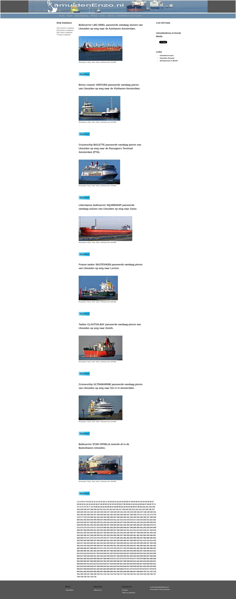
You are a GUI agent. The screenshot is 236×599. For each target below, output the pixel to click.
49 (103, 504)
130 (84, 512)
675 (141, 569)
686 (98, 572)
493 (94, 551)
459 (141, 546)
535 (154, 553)
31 (139, 502)
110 (98, 509)
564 (91, 559)
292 (144, 528)
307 (114, 530)
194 (138, 517)
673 (134, 569)
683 (88, 572)
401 (108, 540)
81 (99, 507)
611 (88, 564)
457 (134, 546)
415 (154, 540)
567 (101, 559)
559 (154, 556)
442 (84, 546)
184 (104, 517)
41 (85, 504)
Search (111, 16)
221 (147, 520)
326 (98, 533)
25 (125, 502)
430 (124, 543)
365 (148, 535)
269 (148, 525)
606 (151, 561)
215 (127, 520)
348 (91, 535)
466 (84, 548)
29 (134, 502)
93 (127, 507)
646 (124, 566)
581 (148, 559)
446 (98, 546)
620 (118, 564)
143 (128, 512)
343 (154, 533)
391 (154, 538)
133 (94, 512)
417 (81, 543)
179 (88, 517)
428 (118, 543)
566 (98, 559)
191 (128, 517)
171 (141, 515)
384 (131, 538)
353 (108, 535)
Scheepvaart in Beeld (169, 61)
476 (118, 548)
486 (151, 548)
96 (134, 507)
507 (141, 551)
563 (88, 559)
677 (148, 569)
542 (98, 556)
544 (104, 556)
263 (128, 525)
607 (154, 561)
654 (151, 566)
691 (114, 572)
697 (134, 572)
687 (101, 572)
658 (84, 569)
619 (114, 564)
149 (148, 512)
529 (134, 553)
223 (154, 520)
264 (131, 525)
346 (84, 535)
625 (134, 564)
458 (138, 546)
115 (114, 509)
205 (94, 520)
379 (114, 538)
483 (141, 548)
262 (124, 525)
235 (114, 522)
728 (78, 577)
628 (144, 564)
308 (118, 530)
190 (124, 517)
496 (104, 551)
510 (151, 551)
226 (84, 522)
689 (108, 572)
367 (154, 535)
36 (151, 502)
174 (151, 515)
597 (121, 561)
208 (104, 520)
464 (78, 548)
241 (134, 522)
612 (91, 564)
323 (88, 533)
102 (150, 507)
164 (118, 515)
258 (111, 525)
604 (144, 561)
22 (118, 502)
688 (104, 572)
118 (123, 509)
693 (121, 572)
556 (144, 556)
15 (102, 502)
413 (147, 540)
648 (131, 566)
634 (84, 566)
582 (151, 559)
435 (141, 543)
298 (84, 530)
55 (117, 504)
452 (118, 546)
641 (108, 566)
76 (87, 507)
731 (88, 577)
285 (121, 528)
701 (148, 572)
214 (124, 520)
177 (81, 517)
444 (91, 546)
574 (124, 559)
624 (131, 564)
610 (84, 564)
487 (154, 548)
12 (95, 502)
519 (101, 553)
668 (118, 569)
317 (147, 530)
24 (123, 502)
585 (81, 561)
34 (146, 502)
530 (138, 553)
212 (118, 520)
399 (101, 540)
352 (104, 535)
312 (131, 530)
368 (78, 538)
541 (94, 556)
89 (117, 507)
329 (108, 533)
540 (91, 556)
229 (94, 522)
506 (138, 551)
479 (128, 548)
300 (91, 530)
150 (151, 512)
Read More (84, 74)
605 (148, 561)
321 (81, 533)
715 (114, 574)
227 (88, 522)
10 (90, 502)
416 (78, 543)
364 (144, 535)
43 (89, 504)
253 (94, 525)
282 (111, 528)
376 (104, 538)
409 (134, 540)
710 (98, 574)
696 (131, 572)
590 (98, 561)
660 (91, 569)
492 (91, 551)
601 (134, 561)
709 (94, 574)
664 (104, 569)
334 (124, 533)
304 (104, 530)
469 (94, 548)
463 (154, 546)
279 (101, 528)
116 (117, 509)
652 (144, 566)
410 (138, 540)
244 (144, 522)
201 (81, 520)
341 (148, 533)
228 (91, 522)
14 (99, 502)
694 (124, 572)
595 (114, 561)
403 (114, 540)
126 (149, 509)
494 (98, 551)
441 (81, 546)
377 (108, 538)
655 (154, 566)
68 (148, 504)
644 (118, 566)
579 (141, 559)
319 (154, 530)
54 (115, 504)
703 (154, 572)
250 (84, 525)
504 (131, 551)
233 (108, 522)
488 (78, 551)
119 (126, 509)
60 (129, 504)
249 (81, 525)
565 (94, 559)
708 (91, 574)
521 (108, 553)
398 (98, 540)
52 (110, 504)
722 (137, 574)
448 (104, 546)
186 (111, 517)
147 (141, 512)
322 (84, 533)
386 (138, 538)
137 (108, 512)
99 (141, 507)
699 (141, 572)
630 (151, 564)
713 (108, 574)
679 (154, 569)
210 (111, 520)
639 (101, 566)
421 (94, 543)
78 (92, 507)
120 (130, 509)
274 (84, 528)
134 (98, 512)
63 (136, 504)
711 (101, 574)
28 (132, 502)
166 (124, 515)
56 (120, 504)
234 (111, 522)
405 (121, 540)
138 (111, 512)
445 (94, 546)
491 (88, 551)
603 (141, 561)
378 (111, 538)
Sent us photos (128, 593)
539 (88, 556)
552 (131, 556)
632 (78, 566)
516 (91, 553)
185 (108, 517)
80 (96, 507)
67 (146, 504)
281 (108, 528)
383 (128, 538)
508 (144, 551)
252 (91, 525)
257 (108, 525)
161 (108, 515)
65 (141, 504)
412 (144, 540)
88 (115, 507)
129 (81, 512)
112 (104, 509)
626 (137, 564)
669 (121, 569)
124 (143, 509)
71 (155, 504)
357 (121, 535)
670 (124, 569)
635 (88, 566)
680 (78, 572)
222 (151, 520)
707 (88, 574)
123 (140, 509)
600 (131, 561)
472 (104, 548)
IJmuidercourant (167, 55)
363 (141, 535)
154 (84, 515)
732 (91, 577)
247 (154, 522)
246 (151, 522)
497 (108, 551)
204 (91, 520)
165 (121, 515)
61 (132, 504)
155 (88, 515)
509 (148, 551)
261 (121, 525)
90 (120, 507)
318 (151, 530)
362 (138, 535)
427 (114, 543)
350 (98, 535)
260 (118, 525)
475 (114, 548)
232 (104, 522)
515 (88, 553)
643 (114, 566)
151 (154, 512)
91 (122, 507)
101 (147, 507)
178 (84, 517)
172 (144, 515)
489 (81, 551)
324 (91, 533)
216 (131, 520)
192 (131, 517)
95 (132, 507)
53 (113, 504)
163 (114, 515)
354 (111, 535)
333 (121, 533)
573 (121, 559)
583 (154, 559)
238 (124, 522)
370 (84, 538)
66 (143, 504)
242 (138, 522)
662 (98, 569)
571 (114, 559)
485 (148, 548)
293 (148, 528)
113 (107, 509)
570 (111, 559)
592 (104, 561)
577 (134, 559)
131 (88, 512)
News (69, 16)
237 (121, 522)
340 (144, 533)
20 (113, 502)
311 (128, 530)
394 (84, 540)
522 (111, 553)
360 (131, 535)
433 (134, 543)
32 (141, 502)
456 (131, 546)
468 (91, 548)
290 (138, 528)
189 (121, 517)
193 (134, 517)
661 (94, 569)
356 (118, 535)
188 (118, 517)
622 (124, 564)
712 (104, 574)
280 (104, 528)
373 (94, 538)
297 (81, 530)
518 (98, 553)
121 (133, 509)
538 (84, 556)
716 (118, 574)
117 (120, 509)
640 (104, 566)
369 (81, 538)
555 (141, 556)
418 (84, 543)
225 (81, 522)
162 (111, 515)
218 (137, 520)
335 (128, 533)
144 (131, 512)
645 (121, 566)
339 (141, 533)
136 (104, 512)
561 (81, 559)
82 (101, 507)
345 (81, 535)
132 (91, 512)
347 (88, 535)
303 (101, 530)
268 (144, 525)
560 (78, 559)
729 (81, 577)
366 (151, 535)
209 (108, 520)
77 (89, 507)
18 (109, 502)
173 (148, 515)
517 (94, 553)
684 (91, 572)
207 (101, 520)
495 (101, 551)
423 (101, 543)
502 (124, 551)
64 (139, 504)
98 (139, 507)
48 (101, 504)
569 (108, 559)
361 (134, 535)
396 (91, 540)
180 (91, 517)
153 (81, 515)
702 (151, 572)
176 (78, 517)
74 (82, 507)
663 (101, 569)
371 (88, 538)
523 (114, 553)
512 (78, 553)
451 (114, 546)
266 (138, 525)
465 (81, 548)
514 (84, 553)
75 (85, 507)
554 (138, 556)
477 (121, 548)
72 (78, 507)
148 (144, 512)
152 (78, 515)
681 (81, 572)
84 (106, 507)
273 (81, 528)
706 (84, 574)
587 (88, 561)
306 (111, 530)
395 (88, 540)
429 (121, 543)
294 (151, 528)
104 (78, 509)
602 (138, 561)
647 (128, 566)
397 (94, 540)
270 (151, 525)
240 (131, 522)
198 (151, 517)
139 (114, 512)
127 (153, 509)
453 (121, 546)
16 (104, 502)
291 (141, 528)
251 (88, 525)
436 (144, 543)
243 (141, 522)
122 (136, 509)
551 (128, 556)
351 (101, 535)
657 (81, 569)
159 (101, 515)
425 (108, 543)
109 (94, 509)
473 (108, 548)
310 (124, 530)
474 (111, 548)
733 (94, 577)
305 (108, 530)
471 (101, 548)
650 (138, 566)
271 (154, 525)
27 (130, 502)
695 (128, 572)
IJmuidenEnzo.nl (162, 587)
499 (114, 551)
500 (118, 551)
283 (114, 528)
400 (104, 540)
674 (138, 569)
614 (98, 564)
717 (121, 574)
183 (101, 517)
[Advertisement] (64, 53)
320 (78, 533)
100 (143, 507)
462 (151, 546)
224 (78, 522)
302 (98, 530)
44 (92, 504)
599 (128, 561)
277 (94, 528)
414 (151, 540)
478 (124, 548)
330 (111, 533)
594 (111, 561)
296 (78, 530)
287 (128, 528)
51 (108, 504)
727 (154, 574)
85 (108, 507)
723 (141, 574)
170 (138, 515)
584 (78, 561)
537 (81, 556)
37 (153, 502)
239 (128, 522)
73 (80, 507)
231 (101, 522)
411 (141, 540)
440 (78, 546)
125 (146, 509)
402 (111, 540)
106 (84, 509)
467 (88, 548)
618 (111, 564)
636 (91, 566)
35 (148, 502)
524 (118, 553)
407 (128, 540)
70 (153, 504)
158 (98, 515)
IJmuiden (70, 590)
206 (98, 520)
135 (101, 512)
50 (106, 504)
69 (150, 504)
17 (106, 502)
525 (121, 553)
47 (99, 504)
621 (121, 564)
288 (131, 528)
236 (118, 522)
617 (108, 564)
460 (144, 546)
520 (104, 553)
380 (118, 538)
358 (124, 535)
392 (78, 540)
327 (101, 533)
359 (128, 535)
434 (138, 543)
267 (141, 525)
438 (151, 543)
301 (94, 530)
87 (113, 507)
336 (131, 533)
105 (81, 509)
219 (141, 520)
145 (134, 512)
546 (111, 556)
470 (98, 548)
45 (94, 504)
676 (144, 569)
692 (118, 572)
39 (80, 504)
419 (88, 543)
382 (124, 538)
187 (114, 517)
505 (134, 551)
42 (87, 504)
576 (131, 559)
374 (98, 538)
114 (110, 509)
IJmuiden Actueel (167, 58)
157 (94, 515)
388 (144, 538)
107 (88, 509)
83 (103, 507)
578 (138, 559)
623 (127, 564)
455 (128, 546)
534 (151, 553)
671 (128, 569)
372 (91, 538)
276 (91, 528)
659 (88, 569)
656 (78, 569)
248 (78, 525)
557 (148, 556)
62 (134, 504)
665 (108, 569)
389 (148, 538)
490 (84, 551)
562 (84, 559)
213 (121, 520)
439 (154, 543)
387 (141, 538)
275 (88, 528)
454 (124, 546)
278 (98, 528)
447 (101, 546)
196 (144, 517)
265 (134, 525)
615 (101, 564)
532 (144, 553)
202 (84, 520)
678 (151, 569)
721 (134, 574)
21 (116, 502)
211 (114, 520)
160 (104, 515)
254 (98, 525)
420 (91, 543)
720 (131, 574)
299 (88, 530)
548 (118, 556)
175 (154, 515)
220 (144, 520)
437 (148, 543)
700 (144, 572)
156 (91, 515)
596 (118, 561)
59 (127, 504)
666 (111, 569)
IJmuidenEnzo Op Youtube (129, 16)
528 (131, 553)
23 (120, 502)
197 (148, 517)
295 (154, 528)
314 (137, 530)
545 (108, 556)
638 (98, 566)
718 (124, 574)
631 (154, 564)
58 (124, 504)
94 (129, 507)
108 (91, 509)
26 (127, 502)
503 (128, 551)
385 (134, 538)
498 (111, 551)
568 (104, 559)
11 (92, 502)
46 (96, 504)
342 (151, 533)
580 (144, 559)
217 (134, 520)
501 (121, 551)
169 (134, 515)
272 (78, 528)
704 (78, 574)
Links (102, 16)
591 (101, 561)
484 (144, 548)
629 (147, 564)
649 (134, 566)
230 (98, 522)
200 (78, 520)
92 (124, 507)
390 (151, 538)
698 (138, 572)
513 (81, 553)
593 (108, 561)
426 (111, 543)
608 (78, 564)
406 (124, 540)
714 (111, 574)
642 (111, 566)
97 (136, 507)
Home (62, 16)
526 (124, 553)
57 (122, 504)
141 (121, 512)
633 (81, 566)
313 (134, 530)
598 (124, 561)
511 (154, 551)
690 (111, 572)
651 (141, 566)
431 (128, 543)
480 (131, 548)
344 (78, 535)
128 (78, 512)
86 (110, 507)
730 (84, 577)
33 (144, 502)
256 (104, 525)
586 (84, 561)
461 (148, 546)
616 (104, 564)
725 (147, 574)
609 (81, 564)
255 (101, 525)
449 (108, 546)
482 (138, 548)
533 (148, 553)
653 (148, 566)
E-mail (124, 590)
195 (141, 517)
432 (131, 543)
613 (94, 564)
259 (114, 525)
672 (131, 569)
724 (144, 574)
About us (98, 590)
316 (144, 530)
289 (134, 528)
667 (114, 569)
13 (97, 502)
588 (91, 561)
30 (137, 502)
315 (141, 530)
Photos (94, 16)
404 (118, 540)
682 (84, 572)
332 (118, 533)
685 (94, 572)
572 (118, 559)
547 (114, 556)
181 (94, 517)
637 (94, 566)
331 (114, 533)
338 (138, 533)
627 (141, 564)
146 (138, 512)
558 (151, 556)
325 (94, 533)
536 (78, 556)
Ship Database (81, 16)
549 (121, 556)
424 (104, 543)
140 (118, 512)
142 (124, 512)
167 (128, 515)
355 (114, 535)
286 (124, 528)
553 (134, 556)
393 (81, 540)
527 (128, 553)
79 (94, 507)
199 (154, 517)
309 (121, 530)
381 (121, 538)
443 (88, 546)
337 (134, 533)
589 (94, 561)
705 (81, 574)
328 (104, 533)
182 (98, 517)
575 (128, 559)
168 (131, 515)
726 (151, 574)
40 (82, 504)
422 (98, 543)
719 (127, 574)
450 (111, 546)
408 (131, 540)
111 (101, 509)
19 (111, 502)
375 (101, 538)
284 (118, 528)
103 (153, 507)
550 (124, 556)
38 (78, 504)
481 (134, 548)
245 (148, 522)
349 (94, 535)
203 (88, 520)
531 (141, 553)
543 (101, 556)
